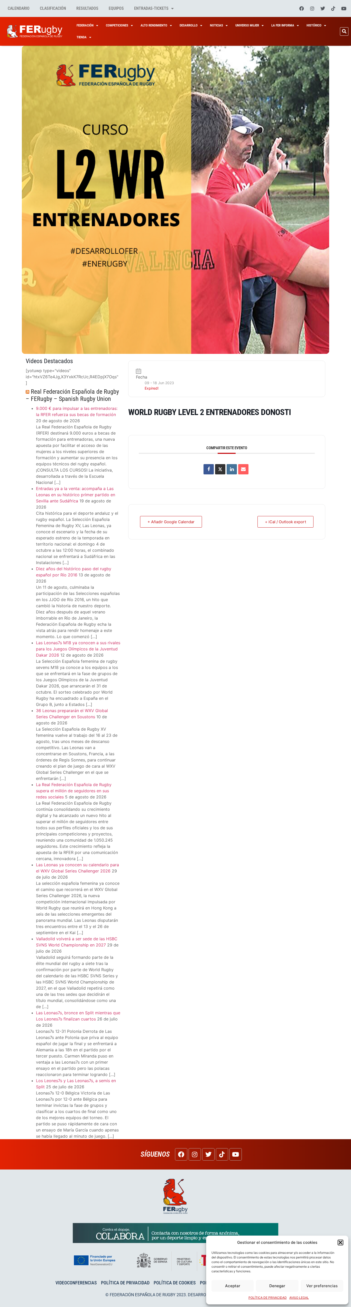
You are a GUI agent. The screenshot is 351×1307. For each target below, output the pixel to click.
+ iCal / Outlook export (285, 521)
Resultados (87, 8)
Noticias (216, 25)
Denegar (277, 1285)
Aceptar (232, 1285)
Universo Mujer (247, 25)
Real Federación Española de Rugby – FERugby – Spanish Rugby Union (72, 395)
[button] (340, 1242)
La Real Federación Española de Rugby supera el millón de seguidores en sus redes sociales (74, 790)
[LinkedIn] (232, 469)
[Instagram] (312, 8)
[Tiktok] (333, 8)
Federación (85, 25)
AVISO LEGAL (299, 1298)
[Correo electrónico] (243, 469)
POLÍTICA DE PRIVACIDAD (267, 1298)
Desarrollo (189, 25)
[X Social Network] (220, 469)
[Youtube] (343, 8)
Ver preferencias (322, 1285)
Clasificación (53, 8)
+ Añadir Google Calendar (171, 521)
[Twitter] (322, 8)
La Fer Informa (282, 25)
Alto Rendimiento (154, 25)
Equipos (116, 8)
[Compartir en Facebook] (209, 469)
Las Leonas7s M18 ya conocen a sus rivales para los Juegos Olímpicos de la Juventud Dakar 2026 (78, 649)
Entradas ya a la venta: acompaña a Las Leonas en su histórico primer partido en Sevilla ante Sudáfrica (75, 494)
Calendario (19, 8)
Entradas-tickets (151, 8)
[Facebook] (301, 8)
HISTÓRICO (314, 25)
